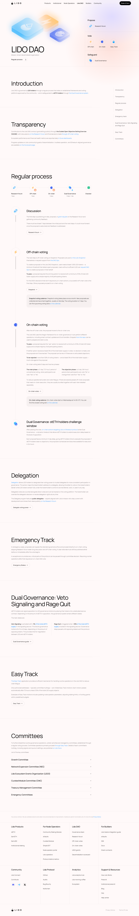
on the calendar (55, 304)
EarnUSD (14, 841)
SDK (102, 841)
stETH (13, 832)
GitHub (45, 875)
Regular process (120, 103)
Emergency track (121, 116)
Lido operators (48, 855)
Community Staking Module (52, 832)
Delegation (15, 482)
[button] (51, 759)
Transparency (119, 97)
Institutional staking (18, 846)
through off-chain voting (70, 134)
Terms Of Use (123, 910)
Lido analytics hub (78, 875)
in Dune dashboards (65, 138)
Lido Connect (15, 875)
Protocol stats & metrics (51, 859)
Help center (105, 898)
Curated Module (48, 841)
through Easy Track (61, 745)
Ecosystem (75, 884)
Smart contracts (106, 850)
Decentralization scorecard (81, 855)
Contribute (15, 880)
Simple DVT (46, 846)
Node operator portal (50, 850)
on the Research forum (48, 501)
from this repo (81, 337)
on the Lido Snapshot (78, 258)
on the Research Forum (37, 134)
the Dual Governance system (78, 93)
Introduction (119, 90)
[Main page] (18, 3)
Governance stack (78, 832)
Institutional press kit (108, 884)
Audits (45, 880)
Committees (119, 139)
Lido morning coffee (78, 880)
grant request (62, 217)
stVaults (45, 837)
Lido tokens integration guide (111, 832)
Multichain (46, 889)
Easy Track (118, 132)
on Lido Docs (57, 748)
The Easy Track (16, 681)
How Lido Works (106, 875)
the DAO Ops (55, 260)
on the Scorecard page (27, 145)
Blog (102, 889)
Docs (103, 846)
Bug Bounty (47, 884)
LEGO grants (76, 850)
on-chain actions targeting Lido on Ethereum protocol (60, 430)
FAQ (102, 893)
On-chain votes (77, 846)
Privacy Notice (97, 817)
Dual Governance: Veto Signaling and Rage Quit (126, 124)
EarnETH (14, 837)
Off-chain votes (77, 841)
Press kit (104, 880)
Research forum (77, 837)
